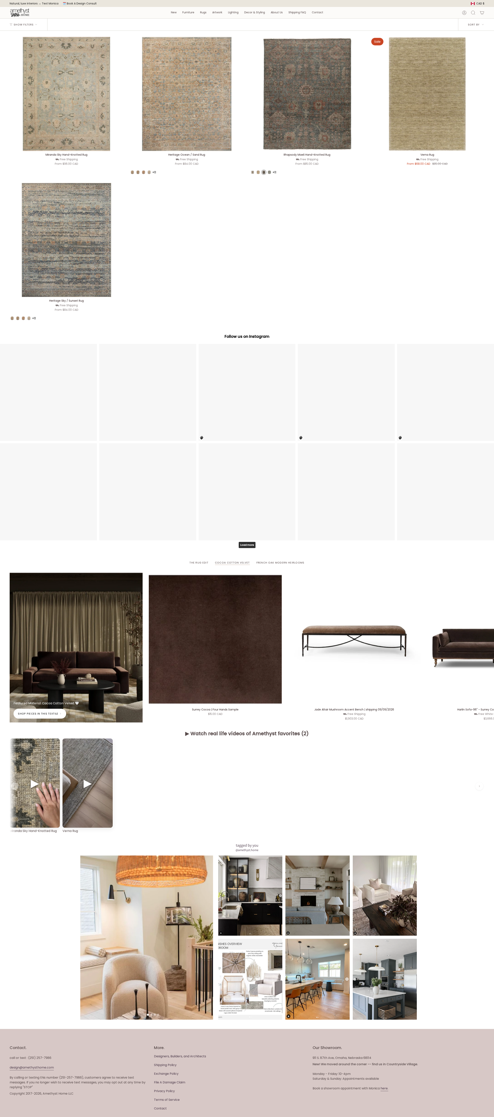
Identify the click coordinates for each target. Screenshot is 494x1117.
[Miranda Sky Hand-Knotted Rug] (66, 94)
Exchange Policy (166, 1073)
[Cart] (482, 12)
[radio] (132, 172)
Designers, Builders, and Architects (180, 1056)
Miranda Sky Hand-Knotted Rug (33, 831)
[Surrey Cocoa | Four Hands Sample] (215, 639)
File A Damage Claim (169, 1082)
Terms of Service (167, 1099)
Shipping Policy (165, 1065)
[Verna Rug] (427, 94)
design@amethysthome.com (32, 1067)
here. (384, 1088)
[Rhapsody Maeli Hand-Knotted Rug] (307, 94)
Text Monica (50, 3)
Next (488, 639)
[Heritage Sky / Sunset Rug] (66, 240)
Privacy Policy (164, 1091)
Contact (160, 1108)
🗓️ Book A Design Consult (80, 3)
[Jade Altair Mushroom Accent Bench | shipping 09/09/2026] (354, 639)
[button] (173, 12)
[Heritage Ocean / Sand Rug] (187, 94)
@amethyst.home (247, 850)
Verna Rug (70, 831)
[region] (247, 786)
